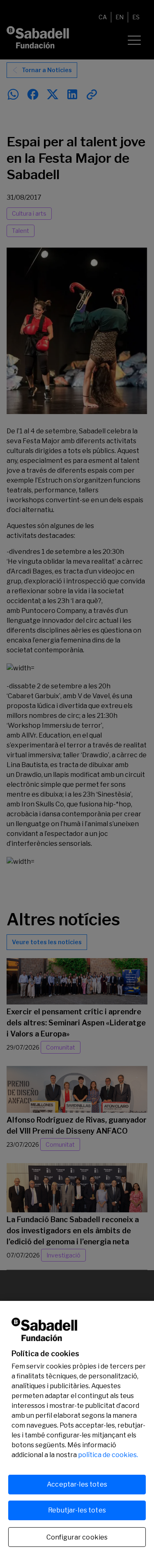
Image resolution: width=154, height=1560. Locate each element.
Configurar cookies (77, 1537)
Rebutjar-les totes (77, 1510)
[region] (77, 1430)
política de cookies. (108, 1455)
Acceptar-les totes (77, 1484)
